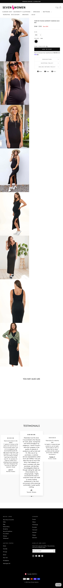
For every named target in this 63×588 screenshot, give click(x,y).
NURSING (6, 14)
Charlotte (5, 549)
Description (47, 59)
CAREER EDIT (7, 12)
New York (5, 557)
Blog (4, 524)
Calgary (34, 535)
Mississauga (35, 524)
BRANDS (26, 14)
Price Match (6, 533)
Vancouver (34, 530)
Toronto (34, 519)
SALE (33, 14)
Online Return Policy (47, 67)
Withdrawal (5, 538)
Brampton (34, 527)
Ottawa (34, 522)
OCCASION (15, 14)
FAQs (4, 522)
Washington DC (6, 563)
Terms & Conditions (7, 531)
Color (38, 38)
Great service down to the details (10, 441)
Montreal (34, 532)
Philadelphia (6, 560)
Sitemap (5, 536)
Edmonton (34, 537)
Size (35, 32)
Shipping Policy (47, 63)
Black (36, 41)
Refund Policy (6, 526)
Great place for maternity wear (52, 441)
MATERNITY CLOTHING (22, 12)
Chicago (5, 551)
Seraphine (5, 529)
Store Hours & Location (8, 519)
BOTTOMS (47, 12)
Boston (4, 546)
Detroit (4, 554)
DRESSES (37, 12)
